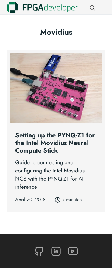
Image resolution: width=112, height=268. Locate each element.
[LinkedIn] (57, 251)
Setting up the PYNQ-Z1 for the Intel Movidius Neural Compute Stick (55, 143)
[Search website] (92, 7)
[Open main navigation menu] (103, 7)
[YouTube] (72, 251)
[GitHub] (40, 251)
